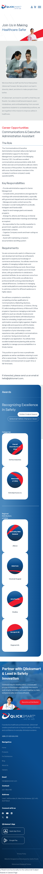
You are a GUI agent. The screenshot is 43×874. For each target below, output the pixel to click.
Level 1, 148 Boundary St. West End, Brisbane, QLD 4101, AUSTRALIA (20, 800)
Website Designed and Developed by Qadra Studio (21, 859)
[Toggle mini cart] (35, 7)
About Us (5, 765)
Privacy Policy (21, 854)
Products (5, 752)
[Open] (39, 7)
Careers (5, 770)
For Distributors (7, 756)
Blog (3, 761)
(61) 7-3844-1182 (7, 790)
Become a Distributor (30, 702)
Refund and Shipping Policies (21, 864)
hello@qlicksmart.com (9, 781)
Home (4, 747)
